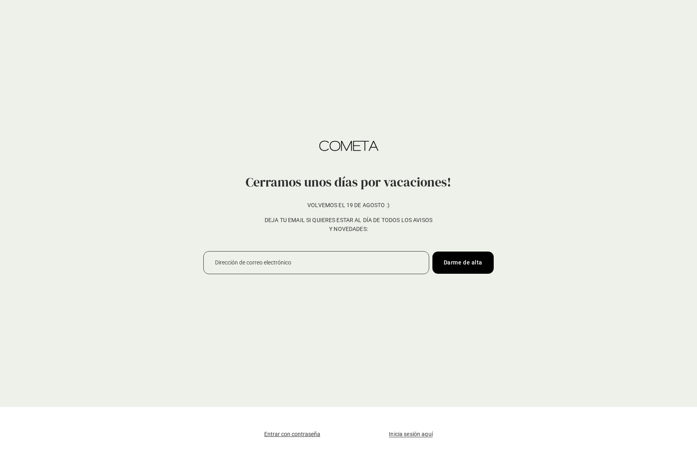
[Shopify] (398, 418)
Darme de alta (463, 262)
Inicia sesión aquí (411, 434)
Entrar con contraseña (292, 434)
